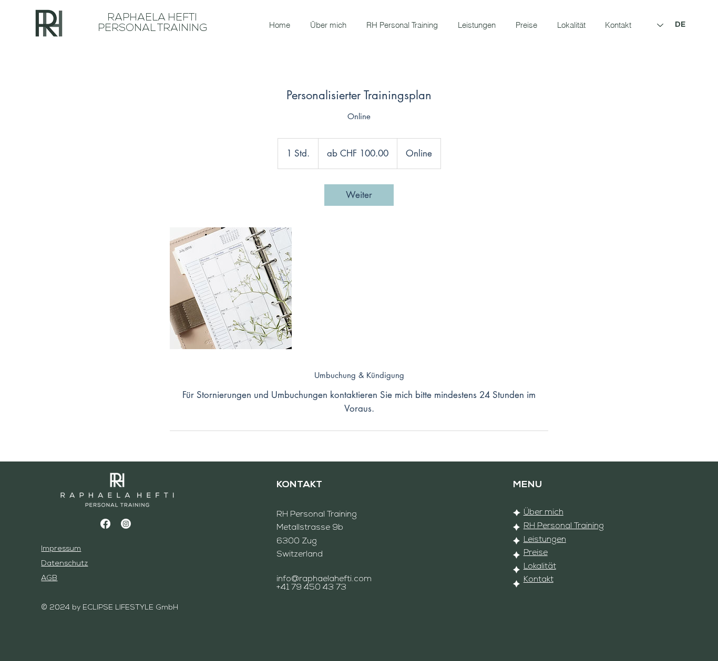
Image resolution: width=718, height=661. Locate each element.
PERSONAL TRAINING (152, 28)
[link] (359, 195)
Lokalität (540, 566)
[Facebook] (105, 524)
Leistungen (545, 540)
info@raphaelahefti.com (324, 579)
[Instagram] (126, 524)
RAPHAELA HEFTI (152, 18)
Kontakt (538, 579)
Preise (536, 553)
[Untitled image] (231, 288)
